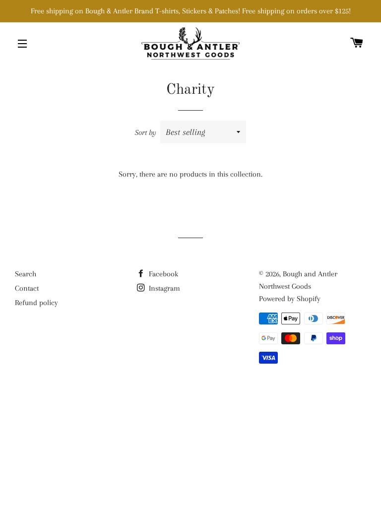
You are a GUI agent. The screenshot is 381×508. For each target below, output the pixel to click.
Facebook (162, 273)
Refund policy (36, 302)
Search (25, 273)
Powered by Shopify (289, 298)
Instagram (163, 288)
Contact (27, 288)
